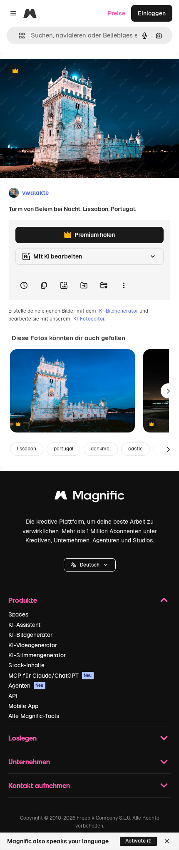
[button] (90, 565)
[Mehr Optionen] (123, 285)
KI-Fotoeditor (88, 319)
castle (135, 448)
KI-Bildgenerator (118, 311)
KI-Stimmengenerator (37, 655)
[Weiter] (168, 390)
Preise (116, 13)
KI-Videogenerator (32, 645)
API (12, 696)
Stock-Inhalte (26, 665)
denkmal (101, 448)
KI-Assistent (24, 625)
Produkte (22, 600)
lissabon (26, 448)
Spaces (18, 614)
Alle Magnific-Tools (33, 716)
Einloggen (152, 13)
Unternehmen (29, 761)
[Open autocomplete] (18, 35)
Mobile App (23, 706)
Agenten (26, 685)
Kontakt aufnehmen (39, 785)
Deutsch (89, 565)
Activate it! (138, 841)
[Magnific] (89, 497)
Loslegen (22, 737)
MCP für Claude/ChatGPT (50, 675)
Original (53, 71)
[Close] (167, 841)
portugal (63, 448)
